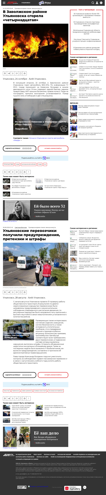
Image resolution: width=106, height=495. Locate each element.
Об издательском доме (23, 454)
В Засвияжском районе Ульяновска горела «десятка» (21, 193)
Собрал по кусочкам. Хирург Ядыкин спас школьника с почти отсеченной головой (91, 68)
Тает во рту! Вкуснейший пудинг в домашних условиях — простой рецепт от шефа (90, 82)
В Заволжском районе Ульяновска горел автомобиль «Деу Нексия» (22, 180)
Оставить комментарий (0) (53, 148)
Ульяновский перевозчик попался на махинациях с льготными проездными (23, 413)
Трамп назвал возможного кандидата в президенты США (90, 120)
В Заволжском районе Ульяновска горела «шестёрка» (55, 180)
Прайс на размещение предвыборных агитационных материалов (72, 457)
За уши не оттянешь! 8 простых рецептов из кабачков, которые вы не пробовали (91, 61)
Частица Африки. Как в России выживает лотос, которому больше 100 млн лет (90, 88)
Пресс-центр (38, 454)
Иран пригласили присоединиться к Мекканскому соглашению (90, 133)
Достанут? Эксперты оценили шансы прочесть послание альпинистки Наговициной (91, 95)
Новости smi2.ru (10, 221)
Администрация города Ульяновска (14, 287)
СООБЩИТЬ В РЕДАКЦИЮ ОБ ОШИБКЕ (27, 459)
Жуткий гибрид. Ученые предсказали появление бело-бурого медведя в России (91, 232)
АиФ (4, 68)
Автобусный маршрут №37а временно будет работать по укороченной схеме (54, 413)
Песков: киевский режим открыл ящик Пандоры (88, 106)
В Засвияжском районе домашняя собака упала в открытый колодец (86, 48)
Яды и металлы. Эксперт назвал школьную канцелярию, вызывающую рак (89, 259)
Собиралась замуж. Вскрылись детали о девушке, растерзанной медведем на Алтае (89, 239)
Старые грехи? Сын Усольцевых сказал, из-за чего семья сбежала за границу (90, 75)
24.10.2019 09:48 (8, 8)
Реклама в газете (49, 454)
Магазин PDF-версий (64, 454)
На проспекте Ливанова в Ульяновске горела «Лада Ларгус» (40, 123)
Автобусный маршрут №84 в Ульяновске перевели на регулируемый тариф (21, 420)
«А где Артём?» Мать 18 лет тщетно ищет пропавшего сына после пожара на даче (90, 246)
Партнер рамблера (57, 487)
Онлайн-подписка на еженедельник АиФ (86, 454)
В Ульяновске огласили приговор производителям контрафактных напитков (87, 23)
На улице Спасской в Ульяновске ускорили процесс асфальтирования (86, 40)
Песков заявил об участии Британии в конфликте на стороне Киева (90, 113)
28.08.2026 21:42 (8, 227)
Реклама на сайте (42, 457)
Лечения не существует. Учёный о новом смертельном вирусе (90, 252)
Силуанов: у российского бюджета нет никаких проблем (89, 127)
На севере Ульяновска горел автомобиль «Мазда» (21, 186)
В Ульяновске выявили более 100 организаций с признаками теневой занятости (87, 15)
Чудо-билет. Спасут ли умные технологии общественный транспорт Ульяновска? (21, 407)
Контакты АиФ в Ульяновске (25, 457)
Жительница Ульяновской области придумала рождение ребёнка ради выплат (87, 32)
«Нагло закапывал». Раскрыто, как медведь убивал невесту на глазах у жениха (90, 266)
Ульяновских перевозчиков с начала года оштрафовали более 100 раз (55, 407)
